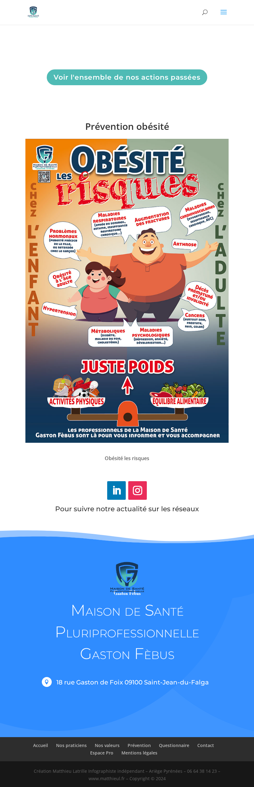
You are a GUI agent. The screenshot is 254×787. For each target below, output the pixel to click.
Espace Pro (101, 753)
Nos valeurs (107, 745)
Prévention (139, 745)
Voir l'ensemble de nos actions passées (127, 77)
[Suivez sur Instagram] (137, 490)
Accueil (40, 745)
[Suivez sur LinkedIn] (116, 490)
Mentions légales (139, 753)
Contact (205, 745)
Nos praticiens (71, 745)
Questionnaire (174, 745)
